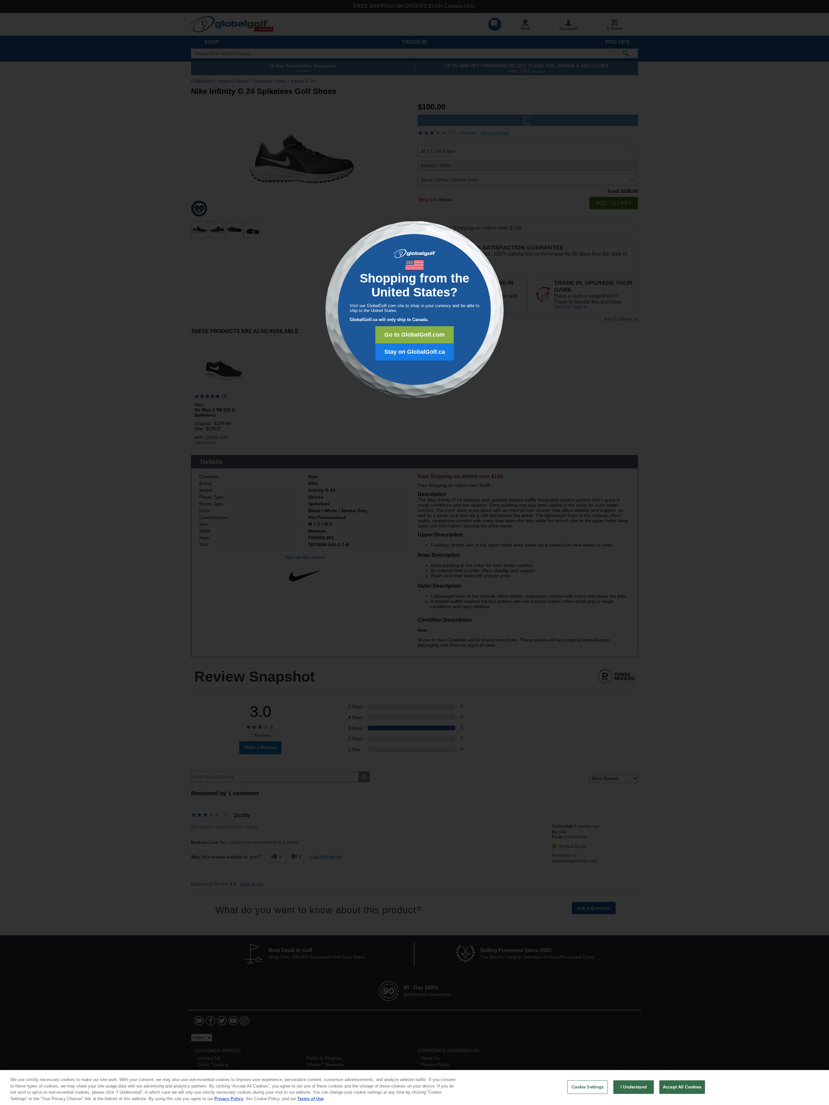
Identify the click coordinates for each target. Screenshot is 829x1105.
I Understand (633, 1087)
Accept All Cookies (682, 1087)
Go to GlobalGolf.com (414, 334)
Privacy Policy (228, 1098)
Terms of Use (310, 1098)
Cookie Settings (588, 1087)
